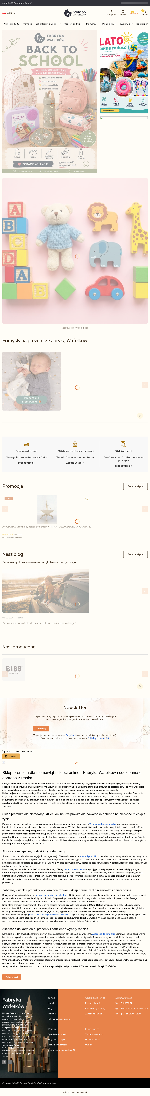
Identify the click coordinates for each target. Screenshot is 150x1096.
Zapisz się (41, 728)
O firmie (52, 1013)
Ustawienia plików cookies (60, 1050)
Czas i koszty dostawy (95, 1008)
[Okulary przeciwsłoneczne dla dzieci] (124, 146)
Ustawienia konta (93, 1039)
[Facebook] (10, 1062)
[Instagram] (4, 1062)
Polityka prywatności (57, 1044)
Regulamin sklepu (56, 1039)
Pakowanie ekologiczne (59, 1019)
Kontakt (51, 1003)
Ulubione (89, 1044)
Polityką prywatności (98, 738)
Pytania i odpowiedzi (57, 1034)
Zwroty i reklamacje (94, 1013)
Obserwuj (13, 756)
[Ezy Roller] (49, 101)
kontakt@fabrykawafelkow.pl (16, 3)
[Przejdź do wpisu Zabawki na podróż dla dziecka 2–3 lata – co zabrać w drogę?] (45, 591)
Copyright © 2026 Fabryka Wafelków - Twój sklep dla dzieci (29, 1083)
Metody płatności (93, 1003)
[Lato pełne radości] (124, 71)
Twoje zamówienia (94, 1034)
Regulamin (71, 735)
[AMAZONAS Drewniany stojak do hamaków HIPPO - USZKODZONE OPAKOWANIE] (46, 509)
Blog (50, 1008)
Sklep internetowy (75, 1092)
